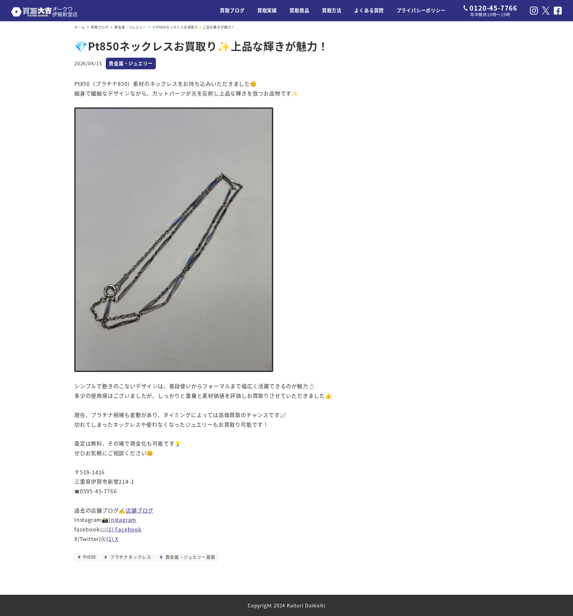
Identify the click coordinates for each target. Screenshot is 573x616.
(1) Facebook (124, 529)
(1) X (112, 539)
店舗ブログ (140, 510)
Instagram (122, 520)
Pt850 (89, 557)
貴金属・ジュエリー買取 (190, 557)
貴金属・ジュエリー (131, 63)
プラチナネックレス (129, 557)
